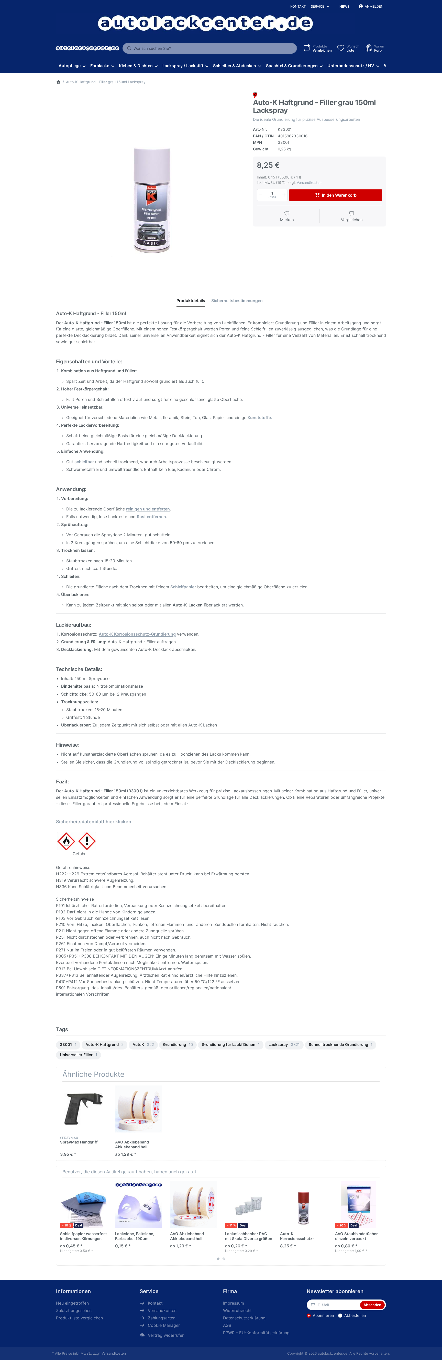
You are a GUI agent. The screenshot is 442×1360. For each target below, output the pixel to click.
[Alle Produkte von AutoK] (255, 94)
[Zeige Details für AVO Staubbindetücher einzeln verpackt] (358, 1204)
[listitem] (150, 186)
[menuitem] (72, 66)
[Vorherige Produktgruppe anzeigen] (62, 1221)
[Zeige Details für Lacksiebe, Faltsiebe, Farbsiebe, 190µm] (138, 1204)
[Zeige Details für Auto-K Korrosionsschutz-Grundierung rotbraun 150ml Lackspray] (303, 1204)
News (344, 6)
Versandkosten (309, 182)
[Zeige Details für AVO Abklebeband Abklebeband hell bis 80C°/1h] (138, 1108)
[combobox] (210, 48)
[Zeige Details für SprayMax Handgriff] (83, 1108)
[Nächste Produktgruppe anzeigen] (380, 1221)
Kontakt (298, 6)
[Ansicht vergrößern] (150, 186)
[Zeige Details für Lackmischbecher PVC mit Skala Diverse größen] (248, 1204)
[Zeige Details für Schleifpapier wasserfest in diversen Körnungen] (83, 1204)
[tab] (190, 300)
